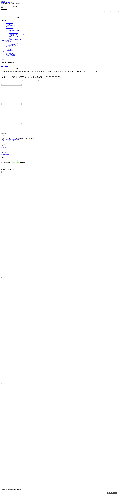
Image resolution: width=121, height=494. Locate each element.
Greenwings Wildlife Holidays (7, 2)
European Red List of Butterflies (10, 140)
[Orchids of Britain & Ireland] (10, 135)
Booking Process (4, 147)
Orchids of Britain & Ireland (9, 137)
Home (2, 66)
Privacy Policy (4, 152)
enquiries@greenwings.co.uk (9, 164)
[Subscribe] (3, 1)
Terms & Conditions (5, 149)
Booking (7, 66)
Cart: (4, 9)
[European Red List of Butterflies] (11, 139)
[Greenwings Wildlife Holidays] (2, 59)
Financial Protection (5, 154)
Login (2, 7)
